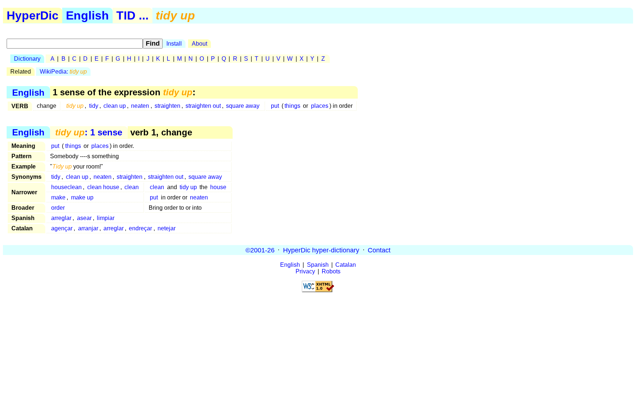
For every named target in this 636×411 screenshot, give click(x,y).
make (58, 197)
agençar (62, 228)
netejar (167, 228)
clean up (114, 106)
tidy (93, 106)
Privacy (305, 271)
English (87, 15)
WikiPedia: (63, 71)
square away (242, 106)
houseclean (66, 187)
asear (84, 218)
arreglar (61, 218)
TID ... (132, 15)
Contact (379, 250)
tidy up (188, 187)
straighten (167, 106)
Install (174, 43)
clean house (103, 187)
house (218, 187)
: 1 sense (88, 132)
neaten (140, 106)
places (319, 106)
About (199, 43)
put (275, 106)
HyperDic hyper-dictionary (321, 250)
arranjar (88, 228)
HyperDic (33, 15)
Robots (331, 271)
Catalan (345, 265)
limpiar (105, 218)
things (292, 106)
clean (131, 187)
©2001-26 (260, 250)
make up (82, 197)
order (58, 208)
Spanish (318, 265)
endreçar (140, 228)
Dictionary (27, 59)
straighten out (203, 106)
